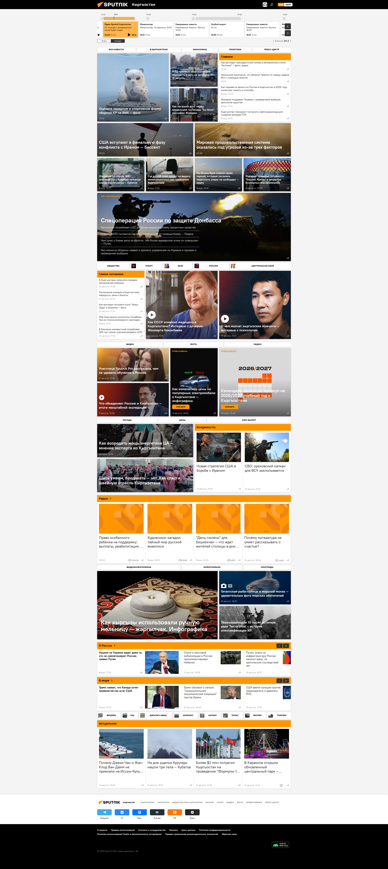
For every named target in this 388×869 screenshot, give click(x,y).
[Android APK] (280, 845)
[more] (166, 118)
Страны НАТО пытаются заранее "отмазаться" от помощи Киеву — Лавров (147, 234)
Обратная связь (229, 834)
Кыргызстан (147, 802)
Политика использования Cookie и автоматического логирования (129, 834)
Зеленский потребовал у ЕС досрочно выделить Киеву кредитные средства (148, 227)
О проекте (102, 830)
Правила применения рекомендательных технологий (191, 834)
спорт (220, 802)
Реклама (173, 830)
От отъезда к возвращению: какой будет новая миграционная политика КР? (119, 30)
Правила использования (123, 830)
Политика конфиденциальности (214, 830)
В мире (104, 680)
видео (230, 802)
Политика (163, 802)
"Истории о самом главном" (162, 274)
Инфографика (254, 802)
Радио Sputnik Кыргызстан (118, 24)
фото (240, 802)
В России (105, 646)
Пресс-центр (272, 802)
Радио (103, 498)
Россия (210, 802)
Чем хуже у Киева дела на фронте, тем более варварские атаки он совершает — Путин (149, 242)
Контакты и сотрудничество (152, 830)
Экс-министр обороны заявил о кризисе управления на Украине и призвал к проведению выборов (148, 251)
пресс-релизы (188, 830)
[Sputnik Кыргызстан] (113, 8)
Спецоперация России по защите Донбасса (161, 220)
